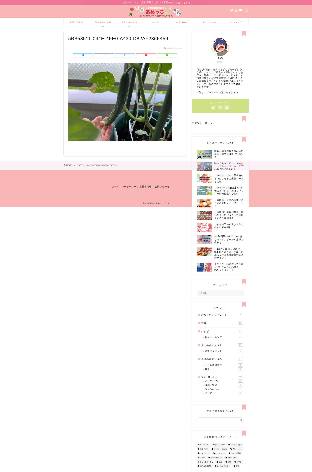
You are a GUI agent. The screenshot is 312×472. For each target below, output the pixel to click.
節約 (229, 462)
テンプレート (205, 453)
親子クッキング (223, 337)
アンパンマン (223, 381)
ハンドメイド (220, 453)
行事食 (239, 462)
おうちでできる (236, 445)
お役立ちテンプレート (221, 314)
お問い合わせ (77, 22)
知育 (221, 323)
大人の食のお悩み (129, 23)
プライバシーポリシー (124, 186)
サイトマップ (235, 22)
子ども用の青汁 (223, 365)
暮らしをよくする (206, 462)
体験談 (202, 458)
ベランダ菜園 (236, 453)
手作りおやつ (232, 458)
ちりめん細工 (223, 388)
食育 (223, 369)
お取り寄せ (204, 449)
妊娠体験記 (223, 385)
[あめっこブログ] (156, 17)
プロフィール (209, 22)
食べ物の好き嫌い (223, 466)
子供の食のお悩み (103, 23)
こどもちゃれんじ (220, 449)
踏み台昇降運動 (205, 466)
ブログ (223, 393)
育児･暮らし (182, 22)
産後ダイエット (223, 351)
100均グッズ (204, 445)
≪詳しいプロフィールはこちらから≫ (217, 92)
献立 (220, 462)
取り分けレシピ (216, 458)
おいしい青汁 (220, 445)
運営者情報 (145, 186)
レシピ (155, 22)
